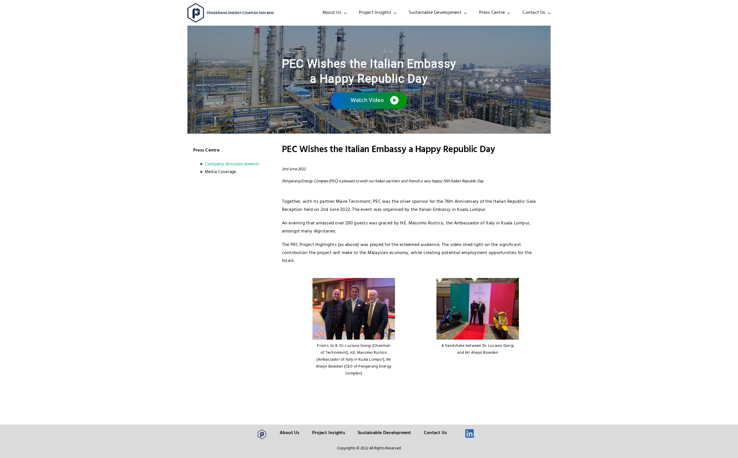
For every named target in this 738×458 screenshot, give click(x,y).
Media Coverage (220, 172)
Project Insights (328, 433)
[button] (369, 100)
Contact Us (435, 433)
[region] (369, 80)
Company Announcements (232, 164)
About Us (290, 433)
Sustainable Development (384, 433)
